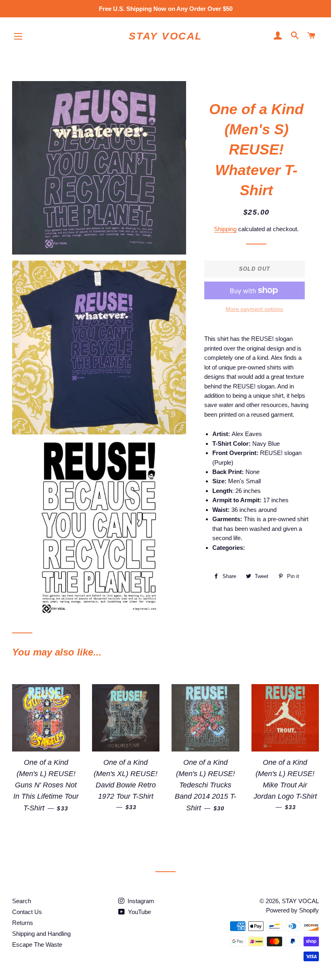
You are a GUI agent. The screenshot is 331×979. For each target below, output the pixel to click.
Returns (22, 922)
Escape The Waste (37, 944)
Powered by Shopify (292, 910)
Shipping (225, 228)
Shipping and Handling (41, 933)
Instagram (140, 901)
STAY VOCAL (165, 36)
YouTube (138, 911)
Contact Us (27, 911)
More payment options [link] (254, 309)
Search (21, 901)
